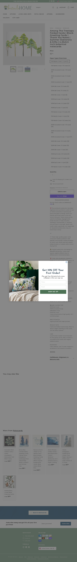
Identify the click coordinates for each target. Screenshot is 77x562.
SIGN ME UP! (53, 292)
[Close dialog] (66, 262)
